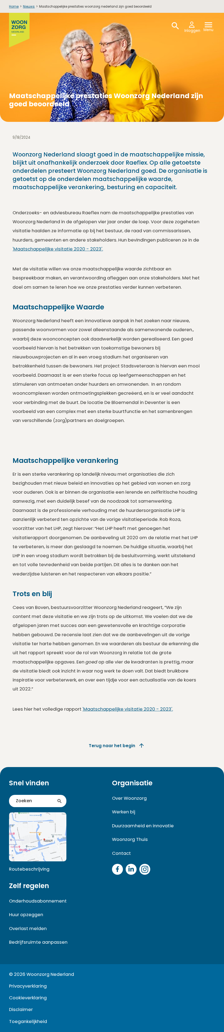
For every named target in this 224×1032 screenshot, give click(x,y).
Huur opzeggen (26, 915)
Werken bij (123, 812)
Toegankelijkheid (28, 1021)
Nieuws (29, 6)
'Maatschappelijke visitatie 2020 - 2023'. (58, 249)
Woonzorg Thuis (130, 839)
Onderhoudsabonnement (38, 901)
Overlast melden (28, 928)
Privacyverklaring (28, 986)
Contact (121, 853)
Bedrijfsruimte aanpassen (38, 942)
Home (14, 6)
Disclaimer (21, 1009)
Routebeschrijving (29, 869)
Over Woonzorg (129, 798)
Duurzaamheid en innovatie (143, 826)
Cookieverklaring (28, 998)
